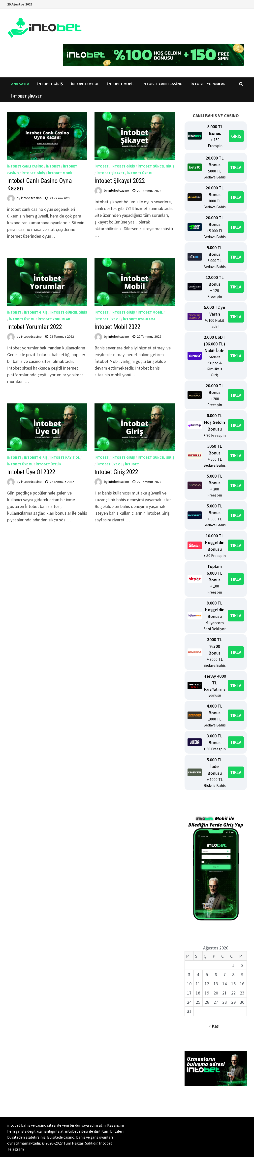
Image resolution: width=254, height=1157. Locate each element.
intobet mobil (60, 173)
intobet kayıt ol (65, 457)
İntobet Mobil (120, 83)
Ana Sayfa (20, 83)
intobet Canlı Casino (162, 83)
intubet (132, 464)
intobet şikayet (110, 173)
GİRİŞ (236, 136)
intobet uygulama (139, 319)
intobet (53, 166)
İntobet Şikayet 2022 (120, 180)
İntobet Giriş (50, 83)
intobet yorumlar (54, 319)
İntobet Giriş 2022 (116, 472)
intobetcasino (31, 198)
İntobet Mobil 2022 (117, 327)
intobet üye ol (140, 173)
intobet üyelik (49, 464)
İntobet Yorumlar (207, 83)
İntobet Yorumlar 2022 (34, 327)
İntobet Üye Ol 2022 (31, 472)
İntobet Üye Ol (85, 83)
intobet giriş (33, 173)
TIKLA (235, 167)
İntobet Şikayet (26, 96)
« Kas (214, 1026)
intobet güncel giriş (156, 166)
